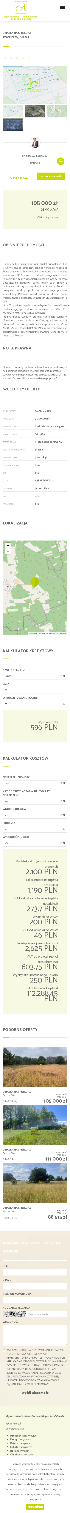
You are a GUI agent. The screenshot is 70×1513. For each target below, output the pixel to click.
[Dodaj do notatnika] (23, 58)
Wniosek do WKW (14, 809)
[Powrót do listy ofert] (5, 58)
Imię (5, 1266)
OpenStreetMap (48, 633)
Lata (6, 684)
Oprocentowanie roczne (20, 698)
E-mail (7, 1280)
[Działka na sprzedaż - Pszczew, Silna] (35, 1076)
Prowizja (9, 823)
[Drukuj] (11, 58)
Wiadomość (10, 1322)
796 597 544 (20, 178)
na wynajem (23, 1436)
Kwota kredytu (14, 670)
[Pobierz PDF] (17, 58)
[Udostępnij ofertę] (29, 58)
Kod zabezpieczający (17, 1308)
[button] (35, 582)
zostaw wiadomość (51, 176)
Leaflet (34, 633)
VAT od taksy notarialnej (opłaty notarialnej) (26, 793)
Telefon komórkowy (17, 1294)
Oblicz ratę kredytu (47, 217)
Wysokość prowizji (16, 837)
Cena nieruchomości (16, 778)
